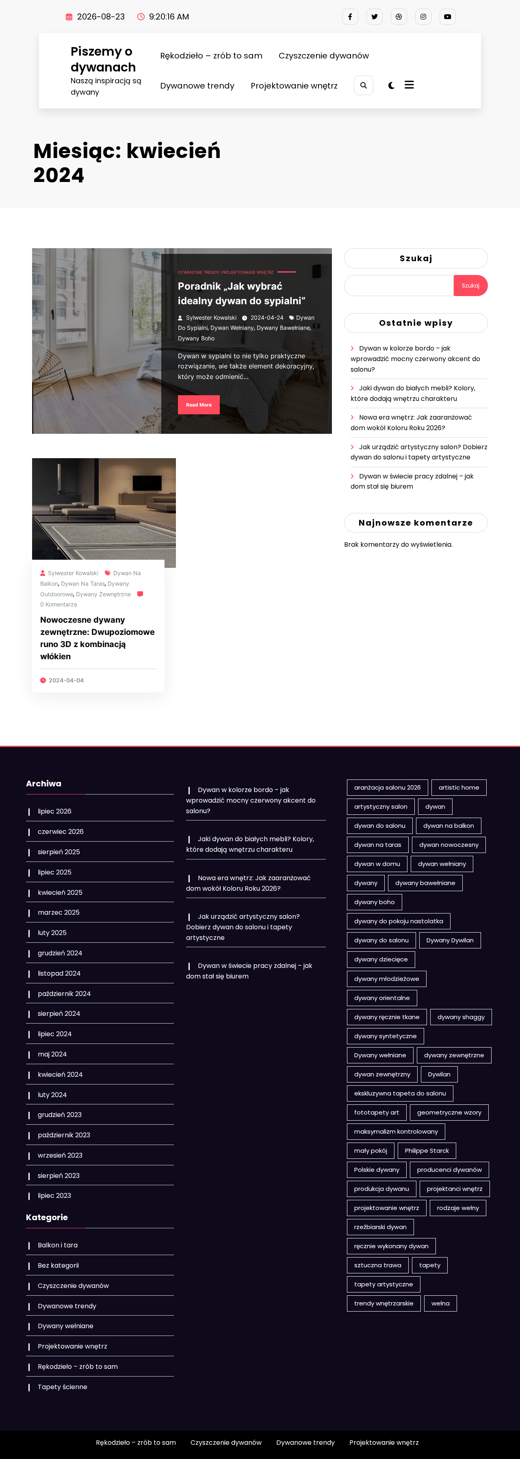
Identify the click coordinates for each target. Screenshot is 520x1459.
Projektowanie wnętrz (294, 85)
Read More (199, 405)
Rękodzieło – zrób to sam (211, 55)
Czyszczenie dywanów (324, 55)
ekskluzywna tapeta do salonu (400, 1093)
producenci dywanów (449, 1169)
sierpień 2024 (59, 1013)
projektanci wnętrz (455, 1188)
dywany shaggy (461, 1017)
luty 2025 (52, 932)
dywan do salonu (379, 825)
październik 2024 (64, 993)
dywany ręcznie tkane (387, 1017)
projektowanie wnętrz (386, 1208)
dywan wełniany (232, 327)
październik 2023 (64, 1135)
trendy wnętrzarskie (384, 1303)
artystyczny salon (380, 806)
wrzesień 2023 (60, 1155)
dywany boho (196, 338)
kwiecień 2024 (60, 1074)
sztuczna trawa (377, 1265)
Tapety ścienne (62, 1387)
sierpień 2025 (59, 852)
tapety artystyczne (383, 1284)
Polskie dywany (376, 1169)
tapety (429, 1265)
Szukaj (416, 258)
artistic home (459, 787)
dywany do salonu (381, 940)
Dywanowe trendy (197, 85)
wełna (440, 1303)
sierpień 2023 (59, 1175)
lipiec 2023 (54, 1195)
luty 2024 (52, 1095)
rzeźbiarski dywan (380, 1227)
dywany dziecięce (381, 959)
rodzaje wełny (458, 1208)
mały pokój (370, 1150)
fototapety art (376, 1112)
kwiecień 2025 (60, 892)
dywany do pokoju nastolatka (398, 921)
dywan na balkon (448, 825)
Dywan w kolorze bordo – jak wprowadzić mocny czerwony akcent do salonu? (415, 359)
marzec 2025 (59, 912)
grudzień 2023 (60, 1114)
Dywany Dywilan (450, 940)
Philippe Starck (427, 1150)
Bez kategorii (58, 1265)
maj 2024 (52, 1054)
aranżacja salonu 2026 (387, 787)
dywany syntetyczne (385, 1036)
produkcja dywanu (381, 1188)
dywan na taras (83, 583)
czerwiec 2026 (61, 831)
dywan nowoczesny (449, 844)
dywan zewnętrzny (382, 1074)
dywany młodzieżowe (386, 978)
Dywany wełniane (65, 1326)
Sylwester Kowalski (211, 317)
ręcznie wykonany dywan (391, 1246)
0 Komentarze (58, 604)
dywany (365, 883)
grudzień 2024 (60, 953)
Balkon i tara (58, 1245)
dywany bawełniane (283, 327)
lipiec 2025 (55, 872)
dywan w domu (377, 863)
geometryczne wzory (449, 1112)
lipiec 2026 (55, 811)
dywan (435, 806)
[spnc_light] (391, 85)
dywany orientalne (382, 998)
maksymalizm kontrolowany (396, 1131)
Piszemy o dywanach (103, 59)
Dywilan (439, 1074)
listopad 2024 (59, 973)
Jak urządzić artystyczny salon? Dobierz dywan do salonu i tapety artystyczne (243, 927)
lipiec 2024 (55, 1034)
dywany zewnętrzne (103, 594)
